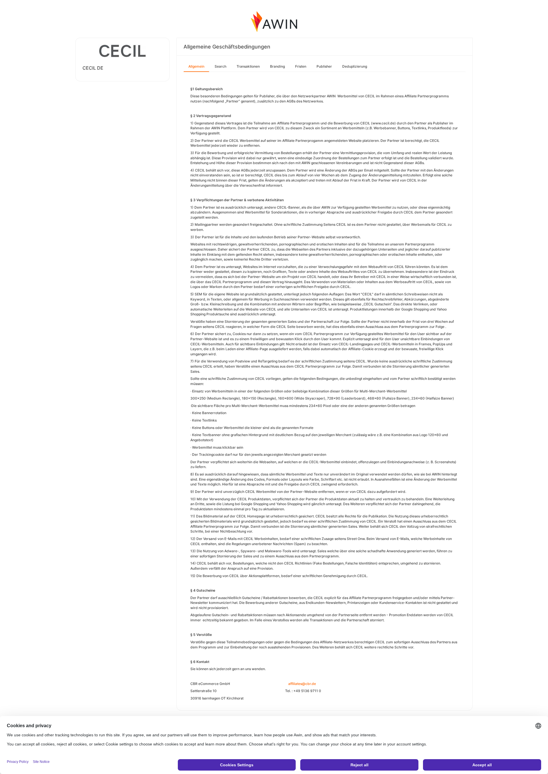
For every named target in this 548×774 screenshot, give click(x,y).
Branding (277, 66)
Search (220, 66)
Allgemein (196, 66)
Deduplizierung (354, 66)
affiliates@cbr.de (302, 684)
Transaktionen (248, 66)
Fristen (300, 66)
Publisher (324, 66)
